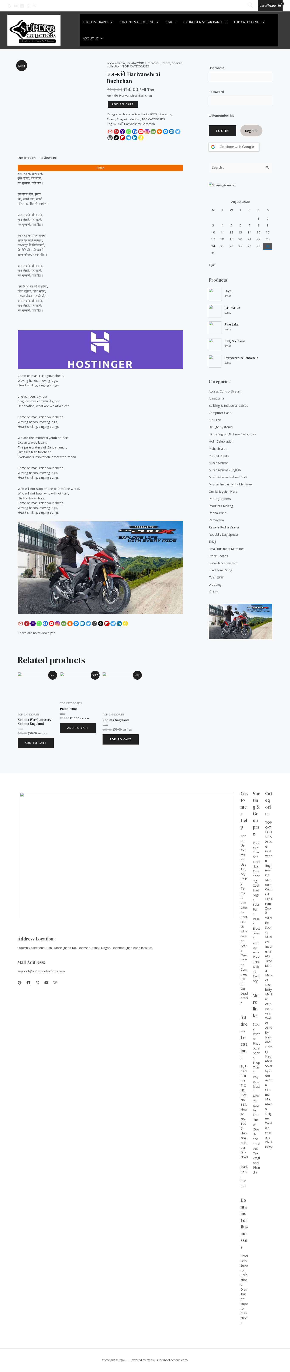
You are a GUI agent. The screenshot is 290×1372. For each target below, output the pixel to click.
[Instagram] (147, 131)
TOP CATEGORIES (135, 66)
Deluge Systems (221, 427)
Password (216, 91)
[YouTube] (16, 6)
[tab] (27, 158)
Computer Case (220, 413)
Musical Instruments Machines (231, 484)
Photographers (220, 498)
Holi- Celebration (221, 441)
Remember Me (223, 115)
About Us (91, 38)
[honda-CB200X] (100, 567)
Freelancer (256, 1120)
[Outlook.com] (171, 131)
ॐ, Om (213, 592)
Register (251, 131)
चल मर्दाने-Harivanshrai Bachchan (134, 124)
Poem (166, 63)
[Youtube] (141, 131)
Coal (169, 22)
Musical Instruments (268, 946)
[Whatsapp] (128, 131)
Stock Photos (218, 556)
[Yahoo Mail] (122, 131)
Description (27, 157)
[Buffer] (116, 137)
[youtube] (46, 983)
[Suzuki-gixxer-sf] (240, 185)
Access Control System (225, 391)
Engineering (268, 870)
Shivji (212, 541)
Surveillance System (223, 563)
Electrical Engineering (256, 871)
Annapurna (216, 398)
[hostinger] (100, 349)
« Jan (212, 265)
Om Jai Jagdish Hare (223, 491)
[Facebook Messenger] (165, 131)
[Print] (159, 131)
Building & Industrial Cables (228, 405)
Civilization (268, 856)
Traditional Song (220, 570)
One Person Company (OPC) (244, 969)
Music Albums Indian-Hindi (228, 477)
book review (116, 63)
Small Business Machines (227, 548)
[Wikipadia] (35, 6)
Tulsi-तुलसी (216, 577)
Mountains (268, 1104)
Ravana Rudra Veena (224, 527)
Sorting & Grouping (136, 22)
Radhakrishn (217, 513)
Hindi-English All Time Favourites (232, 434)
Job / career (244, 936)
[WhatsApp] (28, 6)
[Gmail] (110, 131)
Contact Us (244, 922)
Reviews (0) (48, 157)
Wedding (215, 584)
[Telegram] (128, 137)
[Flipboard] (122, 137)
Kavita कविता (135, 63)
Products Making (221, 506)
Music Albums (218, 463)
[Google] (9, 6)
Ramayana (216, 520)
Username (217, 68)
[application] (110, 22)
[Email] (153, 131)
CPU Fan (215, 420)
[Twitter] (177, 131)
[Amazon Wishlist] (141, 137)
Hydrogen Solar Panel (203, 22)
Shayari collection (128, 119)
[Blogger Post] (110, 137)
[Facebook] (22, 6)
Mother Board (219, 455)
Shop (256, 1062)
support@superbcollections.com (41, 971)
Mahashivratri (218, 448)
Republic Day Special (223, 534)
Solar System (268, 1070)
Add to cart (123, 104)
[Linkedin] (134, 137)
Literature (152, 63)
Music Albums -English (225, 470)
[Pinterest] (116, 131)
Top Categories (246, 22)
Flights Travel (95, 22)
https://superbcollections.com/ (167, 1360)
